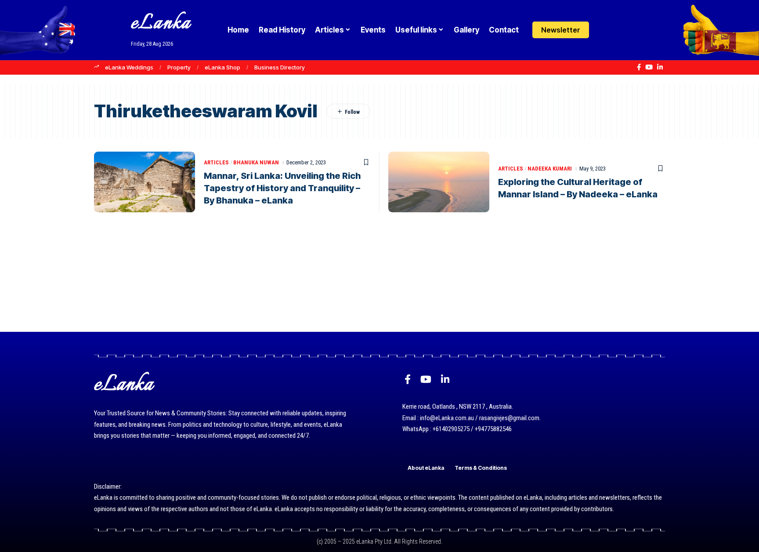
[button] (622, 30)
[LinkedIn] (660, 67)
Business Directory (279, 67)
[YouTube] (649, 67)
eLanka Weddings (129, 67)
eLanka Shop (222, 67)
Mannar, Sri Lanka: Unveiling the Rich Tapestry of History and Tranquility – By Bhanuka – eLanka (282, 188)
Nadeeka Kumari (550, 168)
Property (179, 67)
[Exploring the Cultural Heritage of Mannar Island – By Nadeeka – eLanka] (438, 182)
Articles (216, 162)
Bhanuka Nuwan (256, 162)
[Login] (605, 30)
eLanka (161, 23)
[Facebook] (639, 67)
